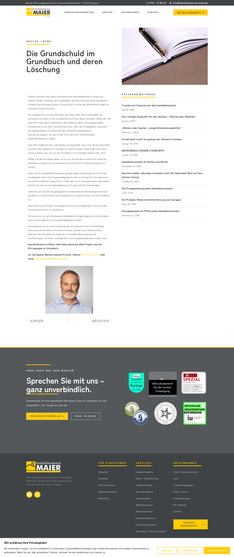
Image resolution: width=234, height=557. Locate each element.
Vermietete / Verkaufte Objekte (151, 531)
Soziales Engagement (183, 485)
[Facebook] (29, 494)
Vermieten (103, 478)
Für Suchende (179, 504)
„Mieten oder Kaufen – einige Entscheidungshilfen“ (152, 128)
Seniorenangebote (144, 491)
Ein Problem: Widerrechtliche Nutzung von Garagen (151, 199)
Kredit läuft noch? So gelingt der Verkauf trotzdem (152, 139)
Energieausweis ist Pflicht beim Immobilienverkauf (150, 211)
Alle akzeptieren (217, 550)
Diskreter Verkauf (106, 485)
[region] (117, 547)
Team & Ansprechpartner (185, 471)
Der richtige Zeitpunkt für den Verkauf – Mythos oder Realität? (158, 116)
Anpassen (167, 550)
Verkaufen (103, 471)
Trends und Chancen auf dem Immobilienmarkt (149, 105)
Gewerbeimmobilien (107, 491)
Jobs (175, 478)
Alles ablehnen (190, 550)
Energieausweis (143, 498)
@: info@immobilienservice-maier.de (188, 2)
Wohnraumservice (144, 504)
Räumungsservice (144, 511)
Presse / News (180, 491)
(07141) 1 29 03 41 (90, 254)
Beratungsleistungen (146, 524)
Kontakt (177, 511)
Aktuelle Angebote (145, 471)
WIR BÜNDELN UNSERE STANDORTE (143, 150)
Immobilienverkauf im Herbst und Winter (145, 162)
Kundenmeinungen (182, 498)
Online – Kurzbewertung (147, 478)
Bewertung (103, 498)
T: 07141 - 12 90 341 (156, 2)
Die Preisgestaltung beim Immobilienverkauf (147, 188)
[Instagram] (37, 494)
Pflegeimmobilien (144, 485)
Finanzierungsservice (146, 518)
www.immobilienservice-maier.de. (51, 258)
